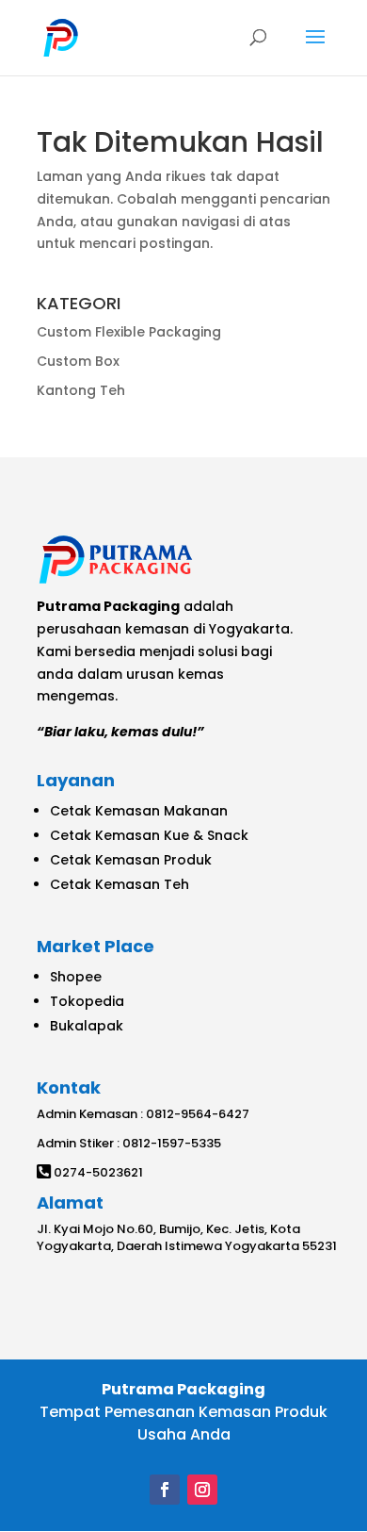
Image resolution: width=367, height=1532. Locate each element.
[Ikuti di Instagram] (202, 1489)
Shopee (76, 976)
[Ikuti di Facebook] (165, 1489)
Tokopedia (87, 1001)
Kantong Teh (81, 390)
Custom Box (78, 361)
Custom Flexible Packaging (129, 331)
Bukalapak (86, 1025)
